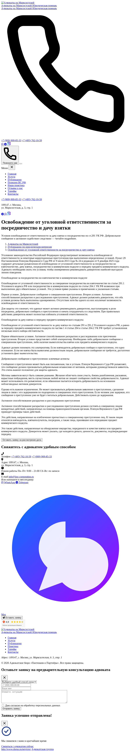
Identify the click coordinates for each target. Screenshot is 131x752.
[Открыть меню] (20, 163)
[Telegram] (5, 144)
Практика (13, 646)
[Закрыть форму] (4, 677)
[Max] (9, 144)
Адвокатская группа (42, 749)
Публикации (15, 643)
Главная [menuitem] (12, 173)
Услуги (11, 640)
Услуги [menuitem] (11, 176)
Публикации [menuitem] (15, 179)
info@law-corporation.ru (21, 476)
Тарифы (12, 649)
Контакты (13, 652)
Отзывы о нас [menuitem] (15, 188)
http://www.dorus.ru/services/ (16, 749)
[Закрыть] (4, 723)
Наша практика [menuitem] (16, 185)
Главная (12, 637)
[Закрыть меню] (12, 167)
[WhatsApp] (2, 144)
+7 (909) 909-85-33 (11, 140)
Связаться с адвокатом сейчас (17, 746)
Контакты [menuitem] (13, 194)
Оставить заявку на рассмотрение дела (22, 440)
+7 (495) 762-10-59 (32, 140)
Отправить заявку (11, 708)
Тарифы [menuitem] (12, 191)
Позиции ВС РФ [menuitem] (17, 182)
